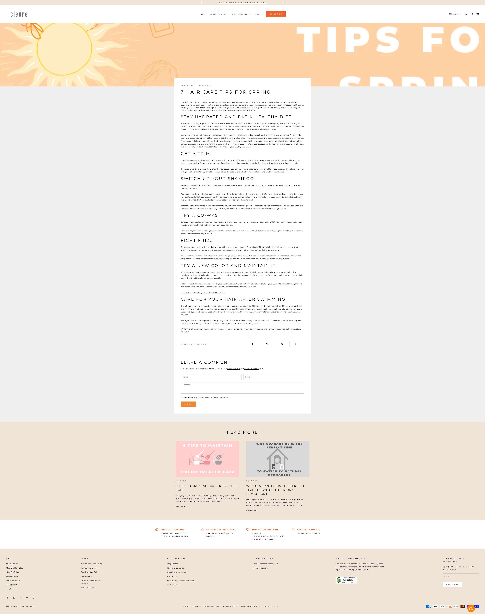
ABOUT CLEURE (218, 14)
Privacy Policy (233, 368)
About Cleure (12, 564)
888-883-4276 (173, 584)
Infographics (86, 576)
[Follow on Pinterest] (20, 597)
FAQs (8, 589)
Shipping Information (176, 572)
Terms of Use (271, 606)
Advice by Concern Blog (91, 564)
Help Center (172, 564)
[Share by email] (296, 344)
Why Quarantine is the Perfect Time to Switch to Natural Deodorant (275, 489)
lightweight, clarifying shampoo (245, 194)
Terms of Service (251, 368)
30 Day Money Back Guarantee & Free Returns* (242, 2)
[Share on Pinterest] (282, 344)
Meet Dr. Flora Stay (14, 568)
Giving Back (11, 584)
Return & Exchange (175, 568)
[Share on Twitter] (267, 344)
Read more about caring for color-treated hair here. (203, 292)
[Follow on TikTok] (33, 597)
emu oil (221, 312)
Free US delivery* (172, 530)
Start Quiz (276, 14)
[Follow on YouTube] (27, 597)
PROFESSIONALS (241, 14)
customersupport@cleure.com (181, 580)
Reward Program (13, 580)
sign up (184, 536)
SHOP (202, 14)
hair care (205, 85)
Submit (188, 404)
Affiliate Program (260, 568)
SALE (258, 14)
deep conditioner (188, 234)
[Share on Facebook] (252, 344)
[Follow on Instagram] (14, 597)
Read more (180, 506)
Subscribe (452, 585)
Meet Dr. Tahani (13, 572)
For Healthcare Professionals (265, 564)
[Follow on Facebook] (7, 597)
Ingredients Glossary (90, 568)
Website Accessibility (234, 606)
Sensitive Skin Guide (90, 572)
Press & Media (12, 576)
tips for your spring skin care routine (266, 329)
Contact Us (172, 576)
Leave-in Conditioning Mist (268, 256)
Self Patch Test (87, 587)
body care (252, 481)
